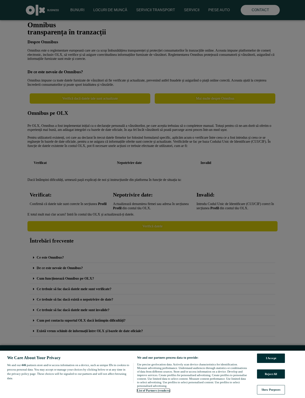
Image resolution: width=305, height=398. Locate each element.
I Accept (271, 358)
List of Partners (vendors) (153, 390)
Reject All (271, 374)
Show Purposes (271, 389)
